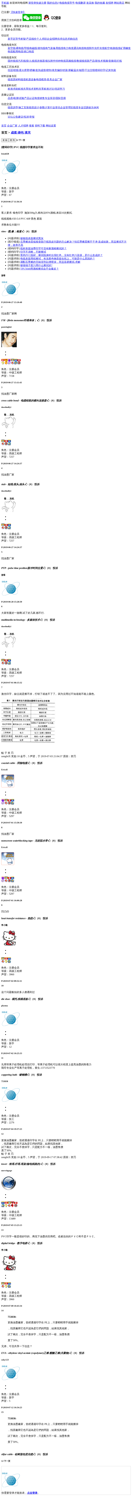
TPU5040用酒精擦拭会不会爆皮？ (39, 268)
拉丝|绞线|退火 (16, 70)
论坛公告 (13, 116)
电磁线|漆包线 (37, 48)
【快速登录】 (18, 12)
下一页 (21, 140)
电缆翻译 (80, 2)
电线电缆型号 (67, 2)
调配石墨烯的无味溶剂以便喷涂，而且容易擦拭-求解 (50, 262)
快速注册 (41, 2)
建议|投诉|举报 (26, 116)
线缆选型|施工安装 (18, 107)
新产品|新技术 (95, 60)
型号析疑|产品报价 (26, 38)
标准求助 (13, 88)
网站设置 (51, 125)
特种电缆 (61, 60)
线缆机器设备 (28, 79)
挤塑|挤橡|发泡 (32, 70)
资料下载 (40, 125)
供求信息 (62, 38)
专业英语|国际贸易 (55, 98)
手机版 (5, 2)
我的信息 (53, 2)
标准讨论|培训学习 (54, 88)
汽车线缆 (23, 60)
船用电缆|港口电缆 (23, 51)
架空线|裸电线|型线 (18, 48)
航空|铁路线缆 (112, 48)
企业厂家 (57, 79)
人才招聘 (23, 125)
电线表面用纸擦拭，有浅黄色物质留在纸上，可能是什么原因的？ (57, 258)
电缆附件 (89, 48)
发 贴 (5, 140)
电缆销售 (39, 98)
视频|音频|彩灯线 (112, 60)
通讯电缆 (79, 48)
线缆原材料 (14, 79)
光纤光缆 (99, 48)
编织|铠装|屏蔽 (65, 70)
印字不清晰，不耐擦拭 (33, 251)
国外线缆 (13, 60)
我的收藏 (100, 2)
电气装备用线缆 (54, 48)
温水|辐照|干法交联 (84, 70)
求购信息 (72, 38)
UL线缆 (32, 60)
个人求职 (42, 38)
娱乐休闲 (94, 107)
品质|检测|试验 (16, 98)
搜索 (31, 125)
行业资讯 (55, 107)
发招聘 (109, 2)
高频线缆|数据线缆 (76, 60)
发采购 (90, 2)
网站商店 (119, 2)
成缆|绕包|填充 (49, 70)
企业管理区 (66, 107)
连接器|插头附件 (46, 60)
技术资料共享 (36, 88)
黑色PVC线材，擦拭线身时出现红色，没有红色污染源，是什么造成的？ (61, 255)
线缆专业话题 (81, 107)
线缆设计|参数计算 (39, 107)
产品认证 (29, 98)
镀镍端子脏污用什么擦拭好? (36, 265)
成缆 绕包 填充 (21, 132)
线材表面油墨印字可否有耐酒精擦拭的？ (43, 248)
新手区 (11, 38)
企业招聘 (52, 38)
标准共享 (23, 88)
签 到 (12, 140)
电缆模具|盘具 (44, 79)
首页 (3, 125)
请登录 (32, 2)
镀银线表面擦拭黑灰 (31, 238)
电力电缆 (68, 48)
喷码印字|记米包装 (105, 70)
